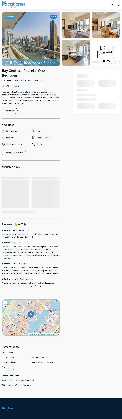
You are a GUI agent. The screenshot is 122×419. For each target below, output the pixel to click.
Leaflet (31, 334)
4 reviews (15, 86)
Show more (7, 258)
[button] (34, 321)
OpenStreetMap (41, 334)
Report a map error (53, 334)
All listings (115, 4)
